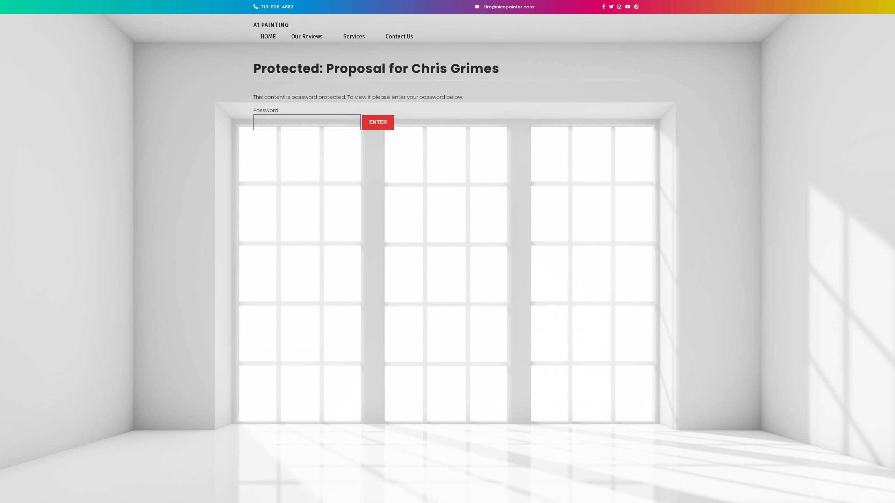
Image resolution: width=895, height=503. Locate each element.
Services (354, 36)
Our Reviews (307, 36)
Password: (266, 110)
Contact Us (399, 36)
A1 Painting (271, 25)
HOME (268, 36)
